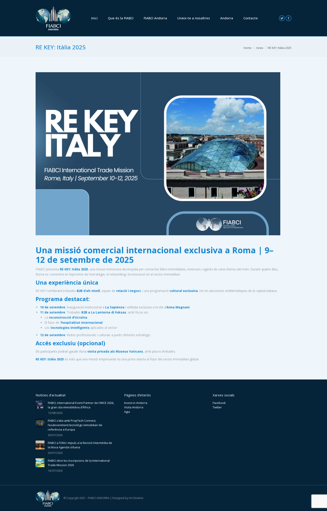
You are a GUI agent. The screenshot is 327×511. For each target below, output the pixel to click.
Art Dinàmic (136, 498)
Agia (127, 412)
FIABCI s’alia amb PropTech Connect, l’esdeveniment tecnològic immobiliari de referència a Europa (75, 425)
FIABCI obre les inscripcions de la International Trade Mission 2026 (79, 463)
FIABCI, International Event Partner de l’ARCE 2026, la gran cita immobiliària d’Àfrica (81, 405)
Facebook (219, 403)
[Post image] (40, 405)
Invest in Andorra (135, 403)
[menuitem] (94, 18)
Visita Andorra (133, 407)
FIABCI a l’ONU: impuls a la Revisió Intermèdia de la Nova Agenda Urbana (80, 445)
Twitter (217, 407)
